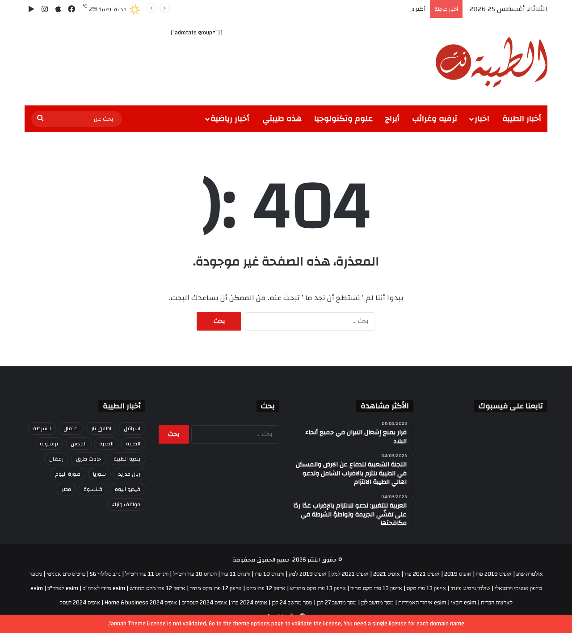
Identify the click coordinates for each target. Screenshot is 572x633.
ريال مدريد (129, 474)
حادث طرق (88, 459)
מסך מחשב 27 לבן (337, 602)
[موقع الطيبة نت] (491, 62)
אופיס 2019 (457, 574)
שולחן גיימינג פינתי (470, 588)
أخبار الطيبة (521, 118)
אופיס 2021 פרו (422, 574)
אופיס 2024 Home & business (141, 602)
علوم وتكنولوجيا (343, 118)
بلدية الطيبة (127, 459)
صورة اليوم (67, 474)
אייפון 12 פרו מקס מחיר (216, 588)
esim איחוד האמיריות (422, 602)
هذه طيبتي (282, 118)
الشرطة (42, 428)
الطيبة (133, 444)
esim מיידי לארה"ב (104, 588)
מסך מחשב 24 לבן (292, 602)
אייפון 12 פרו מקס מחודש (157, 588)
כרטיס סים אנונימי (65, 574)
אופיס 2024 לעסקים (204, 602)
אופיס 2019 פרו (494, 574)
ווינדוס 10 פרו (269, 574)
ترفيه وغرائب (434, 118)
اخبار (482, 118)
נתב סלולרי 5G (105, 574)
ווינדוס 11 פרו (235, 574)
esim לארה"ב (62, 588)
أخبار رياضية (229, 118)
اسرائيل (132, 428)
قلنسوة (93, 489)
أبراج (392, 118)
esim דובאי (463, 602)
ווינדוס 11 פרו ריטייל (146, 574)
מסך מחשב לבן (377, 602)
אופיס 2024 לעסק (79, 602)
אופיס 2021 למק (350, 574)
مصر (66, 489)
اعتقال (71, 428)
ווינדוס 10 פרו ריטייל (195, 574)
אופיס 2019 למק (308, 574)
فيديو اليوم (127, 489)
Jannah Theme (127, 623)
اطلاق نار (101, 428)
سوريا (99, 474)
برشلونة (49, 444)
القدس (79, 444)
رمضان (56, 459)
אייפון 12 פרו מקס (266, 588)
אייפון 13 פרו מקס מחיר (376, 588)
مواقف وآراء (126, 504)
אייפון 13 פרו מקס (426, 588)
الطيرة (106, 444)
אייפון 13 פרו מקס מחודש (318, 588)
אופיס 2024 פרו (249, 602)
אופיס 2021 (386, 574)
